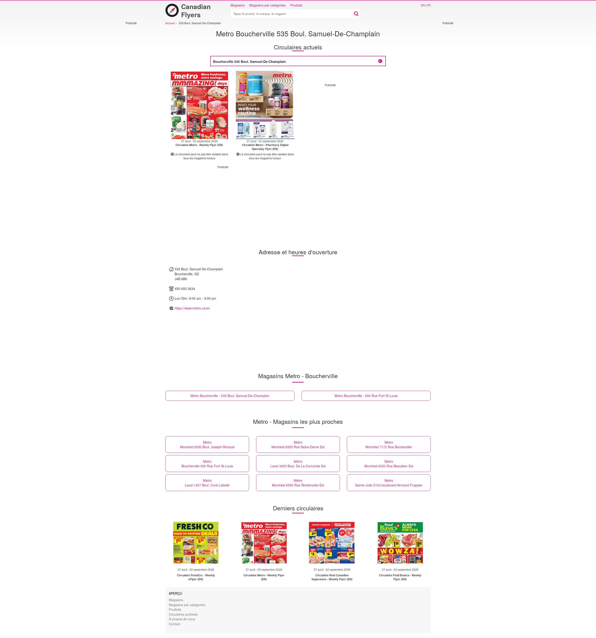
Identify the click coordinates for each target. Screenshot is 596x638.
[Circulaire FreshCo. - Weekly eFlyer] (196, 542)
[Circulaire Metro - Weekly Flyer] (264, 542)
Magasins (237, 5)
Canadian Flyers (196, 10)
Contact (174, 623)
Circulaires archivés (183, 614)
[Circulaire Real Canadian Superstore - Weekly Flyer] (332, 542)
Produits (296, 5)
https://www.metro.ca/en (192, 308)
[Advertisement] (140, 95)
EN (423, 5)
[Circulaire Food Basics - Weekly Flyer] (400, 542)
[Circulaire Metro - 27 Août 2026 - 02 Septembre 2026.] (199, 105)
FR (429, 5)
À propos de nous (182, 618)
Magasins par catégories (267, 5)
